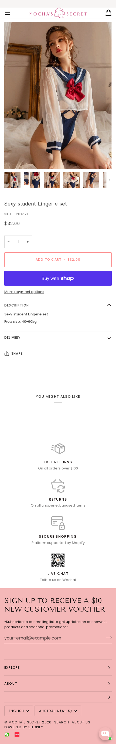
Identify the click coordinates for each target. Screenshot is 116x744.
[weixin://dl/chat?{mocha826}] (6, 734)
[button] (58, 697)
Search (61, 722)
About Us (81, 722)
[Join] (107, 637)
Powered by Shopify (23, 727)
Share (17, 353)
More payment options (24, 291)
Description (16, 305)
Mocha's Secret (25, 722)
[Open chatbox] (105, 733)
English (16, 711)
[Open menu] (12, 13)
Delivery (12, 337)
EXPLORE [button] (12, 667)
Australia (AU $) (55, 711)
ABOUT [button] (10, 683)
